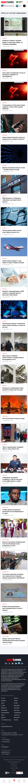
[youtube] (16, 663)
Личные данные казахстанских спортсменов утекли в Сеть (11, 231)
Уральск (3, 717)
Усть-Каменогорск (6, 719)
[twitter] (19, 663)
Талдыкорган (17, 712)
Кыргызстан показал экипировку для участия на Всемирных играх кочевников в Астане (13, 543)
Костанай (16, 707)
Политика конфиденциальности (14, 761)
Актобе (16, 703)
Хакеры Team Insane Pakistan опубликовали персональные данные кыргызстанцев (13, 640)
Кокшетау (3, 707)
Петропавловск (5, 712)
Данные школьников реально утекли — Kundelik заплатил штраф (13, 168)
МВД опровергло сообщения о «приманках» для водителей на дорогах (11, 200)
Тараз (2, 715)
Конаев (16, 719)
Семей (15, 700)
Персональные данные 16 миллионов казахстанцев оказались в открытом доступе (13, 325)
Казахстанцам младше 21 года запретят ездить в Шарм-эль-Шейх (13, 261)
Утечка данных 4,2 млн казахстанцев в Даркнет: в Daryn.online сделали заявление (13, 106)
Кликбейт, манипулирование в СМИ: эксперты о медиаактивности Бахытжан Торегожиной (13, 293)
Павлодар (16, 710)
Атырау (3, 705)
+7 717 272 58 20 (5, 739)
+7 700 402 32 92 (5, 741)
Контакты (14, 770)
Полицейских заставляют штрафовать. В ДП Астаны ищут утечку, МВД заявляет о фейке (12, 479)
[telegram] (22, 663)
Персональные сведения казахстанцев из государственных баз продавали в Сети (13, 357)
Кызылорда (4, 710)
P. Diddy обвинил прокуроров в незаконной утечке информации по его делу (13, 511)
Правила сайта (14, 763)
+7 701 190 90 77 (5, 754)
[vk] (6, 663)
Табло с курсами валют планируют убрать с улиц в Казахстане (13, 448)
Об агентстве (14, 765)
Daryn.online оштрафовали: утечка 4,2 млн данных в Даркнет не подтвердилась (13, 74)
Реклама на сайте (14, 768)
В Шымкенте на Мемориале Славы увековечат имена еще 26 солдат (12, 389)
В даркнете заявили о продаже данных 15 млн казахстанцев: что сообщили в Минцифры (12, 42)
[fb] (9, 663)
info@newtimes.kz (5, 752)
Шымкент (3, 700)
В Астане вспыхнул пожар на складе (13, 418)
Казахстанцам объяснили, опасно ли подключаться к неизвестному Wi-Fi (13, 138)
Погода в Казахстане (6, 726)
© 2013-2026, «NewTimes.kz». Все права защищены (14, 759)
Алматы (16, 698)
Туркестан (17, 715)
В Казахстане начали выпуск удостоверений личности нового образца (12, 608)
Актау (2, 703)
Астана (3, 698)
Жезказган (17, 717)
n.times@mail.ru (5, 747)
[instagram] (12, 663)
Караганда (17, 705)
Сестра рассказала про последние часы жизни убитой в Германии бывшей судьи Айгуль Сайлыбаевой (13, 576)
